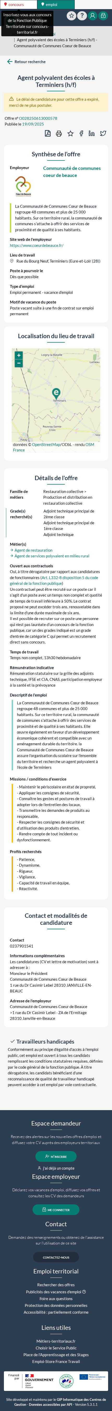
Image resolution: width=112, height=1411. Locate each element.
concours (16, 4)
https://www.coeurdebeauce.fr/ (37, 245)
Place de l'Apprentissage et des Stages (56, 1354)
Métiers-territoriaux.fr (56, 1341)
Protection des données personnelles (56, 1305)
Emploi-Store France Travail (56, 1361)
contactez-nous (56, 1257)
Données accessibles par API (50, 1405)
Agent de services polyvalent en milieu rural (51, 555)
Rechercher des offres (56, 1284)
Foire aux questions (56, 1298)
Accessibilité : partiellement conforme (56, 1312)
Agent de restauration (33, 550)
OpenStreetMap (46, 444)
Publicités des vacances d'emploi (53, 1291)
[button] (56, 394)
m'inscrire (58, 1156)
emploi (51, 4)
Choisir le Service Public (56, 1347)
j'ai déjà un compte (58, 1168)
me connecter (58, 1209)
